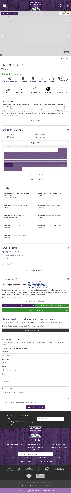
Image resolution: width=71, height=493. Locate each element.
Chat (20, 490)
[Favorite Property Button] (68, 20)
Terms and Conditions (41, 458)
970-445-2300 (39, 447)
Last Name (5, 359)
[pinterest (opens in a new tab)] (32, 440)
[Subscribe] (62, 419)
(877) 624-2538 (34, 490)
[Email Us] (68, 5)
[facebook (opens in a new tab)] (29, 440)
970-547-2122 (62, 447)
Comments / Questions (10, 389)
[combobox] (35, 454)
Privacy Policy (26, 458)
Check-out (5, 381)
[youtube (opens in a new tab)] (35, 440)
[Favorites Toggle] (68, 13)
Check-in (5, 374)
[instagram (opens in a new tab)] (42, 440)
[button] (2, 36)
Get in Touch (50, 490)
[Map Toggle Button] (60, 13)
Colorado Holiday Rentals (28, 461)
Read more (35, 121)
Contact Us (15, 458)
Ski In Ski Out (55, 458)
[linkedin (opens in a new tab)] (38, 440)
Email (4, 366)
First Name (5, 351)
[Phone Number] (60, 5)
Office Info (13, 447)
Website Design (26, 485)
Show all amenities (35, 270)
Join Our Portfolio (46, 461)
